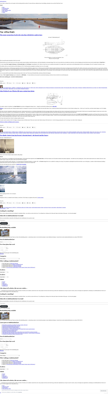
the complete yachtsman (20, 88)
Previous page (2, 208)
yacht (94, 132)
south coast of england (82, 132)
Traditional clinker (86, 87)
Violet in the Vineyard (14, 263)
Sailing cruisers (75, 87)
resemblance (65, 132)
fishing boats (32, 132)
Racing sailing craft (22, 207)
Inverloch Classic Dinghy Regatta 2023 (9, 330)
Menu (1, 5)
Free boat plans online (68, 87)
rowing (1, 88)
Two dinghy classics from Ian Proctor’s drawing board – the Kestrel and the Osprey (24, 135)
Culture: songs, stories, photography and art (38, 87)
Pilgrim (1, 108)
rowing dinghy (5, 88)
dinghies (13, 132)
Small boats (34, 207)
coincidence (103, 131)
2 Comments (97, 132)
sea (14, 88)
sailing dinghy (11, 88)
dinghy (17, 132)
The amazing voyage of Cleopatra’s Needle (10, 329)
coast (100, 131)
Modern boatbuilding (73, 131)
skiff (77, 132)
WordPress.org (4, 285)
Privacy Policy (4, 11)
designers (10, 132)
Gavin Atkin (5, 87)
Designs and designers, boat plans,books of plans (54, 87)
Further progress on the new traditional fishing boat (11, 327)
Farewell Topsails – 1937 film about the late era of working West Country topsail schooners (18, 328)
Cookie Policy (20, 392)
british (100, 87)
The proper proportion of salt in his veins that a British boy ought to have (21, 35)
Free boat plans (5, 9)
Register (3, 281)
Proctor (49, 207)
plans (61, 132)
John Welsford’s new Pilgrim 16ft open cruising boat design (17, 91)
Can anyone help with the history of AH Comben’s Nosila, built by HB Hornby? (21, 267)
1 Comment (64, 207)
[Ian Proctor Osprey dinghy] (13, 183)
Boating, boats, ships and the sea (24, 87)
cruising (1, 132)
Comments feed (5, 284)
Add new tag (91, 87)
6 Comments (26, 88)
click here (2, 253)
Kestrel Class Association (21, 164)
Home (3, 7)
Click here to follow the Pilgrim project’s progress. (9, 121)
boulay (95, 87)
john (40, 132)
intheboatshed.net (3, 1)
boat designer (38, 207)
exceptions (24, 132)
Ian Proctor (46, 207)
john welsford (43, 132)
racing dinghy (53, 207)
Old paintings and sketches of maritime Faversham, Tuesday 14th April (14, 324)
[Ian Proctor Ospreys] (2, 191)
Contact (3, 12)
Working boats (85, 131)
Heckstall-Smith (104, 87)
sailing (69, 132)
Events (67, 131)
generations (37, 132)
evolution (20, 132)
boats (98, 131)
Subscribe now (4, 223)
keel (47, 132)
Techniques (80, 87)
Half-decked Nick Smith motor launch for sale (10, 326)
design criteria (5, 132)
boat (95, 131)
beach (93, 131)
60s (88, 131)
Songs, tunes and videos (6, 10)
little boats (52, 132)
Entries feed (4, 283)
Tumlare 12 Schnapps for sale (17, 264)
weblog (88, 132)
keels (49, 132)
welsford (91, 132)
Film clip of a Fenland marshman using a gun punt (11, 325)
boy (97, 87)
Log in (3, 282)
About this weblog (5, 8)
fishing (28, 132)
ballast (91, 131)
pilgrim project (57, 132)
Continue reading (40, 197)
